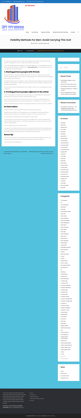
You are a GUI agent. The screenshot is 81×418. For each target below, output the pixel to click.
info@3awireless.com (20, 1)
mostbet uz (64, 303)
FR (61, 269)
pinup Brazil (63, 323)
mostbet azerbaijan (65, 285)
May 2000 (63, 187)
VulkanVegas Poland (66, 349)
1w (61, 202)
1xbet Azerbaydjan (65, 220)
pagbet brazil (64, 314)
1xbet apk (63, 213)
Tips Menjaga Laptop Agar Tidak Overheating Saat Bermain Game (69, 108)
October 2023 (64, 147)
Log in (62, 371)
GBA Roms (63, 272)
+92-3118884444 (8, 1)
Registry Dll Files (64, 325)
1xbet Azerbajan (64, 218)
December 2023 (64, 143)
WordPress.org (64, 378)
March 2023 (63, 163)
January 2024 (64, 140)
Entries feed (64, 373)
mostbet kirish (64, 294)
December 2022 (64, 169)
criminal (9, 399)
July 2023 (63, 154)
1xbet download (64, 227)
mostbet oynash (65, 296)
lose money (15, 394)
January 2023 (64, 167)
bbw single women (32, 67)
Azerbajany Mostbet (66, 247)
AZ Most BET (64, 245)
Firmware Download (65, 265)
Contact (73, 32)
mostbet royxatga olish (66, 301)
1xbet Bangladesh (65, 222)
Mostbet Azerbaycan (66, 287)
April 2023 (63, 160)
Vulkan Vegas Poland (66, 347)
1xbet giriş (63, 231)
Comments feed (65, 375)
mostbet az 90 (64, 283)
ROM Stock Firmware (65, 328)
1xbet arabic (64, 216)
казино (62, 352)
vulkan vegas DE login (66, 343)
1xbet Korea (64, 236)
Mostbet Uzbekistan (65, 307)
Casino (62, 256)
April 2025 (63, 125)
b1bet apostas (64, 249)
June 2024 (63, 129)
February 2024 (64, 138)
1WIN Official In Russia (66, 211)
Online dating (64, 312)
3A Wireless (30, 5)
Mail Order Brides (65, 278)
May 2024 (63, 131)
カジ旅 (62, 354)
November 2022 (64, 172)
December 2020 (64, 185)
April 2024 (63, 134)
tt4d (22, 407)
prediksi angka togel (44, 43)
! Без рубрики (64, 200)
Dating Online (64, 260)
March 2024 (63, 136)
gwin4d (19, 407)
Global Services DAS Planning (60, 32)
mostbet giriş (64, 289)
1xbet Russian (64, 242)
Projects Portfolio (45, 32)
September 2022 (65, 176)
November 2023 (64, 145)
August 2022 (64, 178)
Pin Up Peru (63, 319)
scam (4, 393)
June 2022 (63, 183)
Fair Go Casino (64, 263)
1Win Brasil (63, 207)
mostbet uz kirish (65, 305)
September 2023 (65, 149)
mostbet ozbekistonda (66, 298)
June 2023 (63, 156)
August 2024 (64, 127)
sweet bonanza (64, 332)
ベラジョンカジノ (65, 358)
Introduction (35, 32)
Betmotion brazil (65, 254)
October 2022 (64, 174)
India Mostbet (64, 274)
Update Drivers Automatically (64, 337)
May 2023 (63, 158)
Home (27, 32)
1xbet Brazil (63, 225)
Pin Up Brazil (64, 316)
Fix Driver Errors (64, 267)
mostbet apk (64, 281)
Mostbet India (64, 292)
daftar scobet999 (12, 407)
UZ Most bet (64, 340)
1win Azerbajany (64, 204)
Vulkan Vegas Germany (66, 345)
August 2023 (64, 151)
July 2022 (63, 181)
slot (62, 330)
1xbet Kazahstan (65, 234)
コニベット (63, 356)
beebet (63, 251)
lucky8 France (64, 276)
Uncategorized (30, 50)
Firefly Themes (51, 416)
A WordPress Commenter (67, 106)
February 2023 (64, 165)
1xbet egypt (64, 229)
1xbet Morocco (64, 238)
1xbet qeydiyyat (64, 240)
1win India (63, 209)
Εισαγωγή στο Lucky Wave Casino (68, 84)
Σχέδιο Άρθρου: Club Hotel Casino (68, 86)
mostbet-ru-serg (65, 310)
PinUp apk (63, 321)
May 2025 (63, 122)
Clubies (62, 258)
